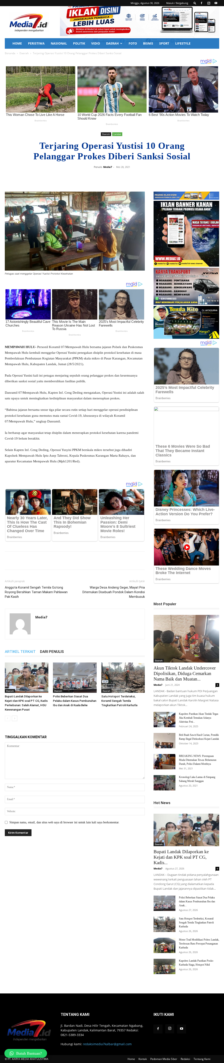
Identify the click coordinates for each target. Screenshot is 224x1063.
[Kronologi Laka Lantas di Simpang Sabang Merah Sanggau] (164, 782)
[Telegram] (141, 176)
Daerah (112, 43)
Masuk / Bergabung (177, 3)
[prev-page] (7, 718)
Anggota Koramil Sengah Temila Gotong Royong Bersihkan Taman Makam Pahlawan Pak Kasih (36, 592)
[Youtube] (216, 3)
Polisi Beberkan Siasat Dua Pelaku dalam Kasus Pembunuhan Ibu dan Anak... (197, 901)
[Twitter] (121, 176)
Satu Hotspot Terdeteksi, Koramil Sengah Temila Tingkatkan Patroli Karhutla (119, 701)
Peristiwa (36, 43)
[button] (195, 3)
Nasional (59, 43)
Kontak (142, 1059)
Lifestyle (183, 43)
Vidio (95, 43)
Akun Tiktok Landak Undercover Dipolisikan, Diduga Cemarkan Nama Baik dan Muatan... (185, 673)
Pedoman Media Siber (163, 1059)
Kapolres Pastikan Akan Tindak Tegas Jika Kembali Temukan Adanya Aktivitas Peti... (198, 717)
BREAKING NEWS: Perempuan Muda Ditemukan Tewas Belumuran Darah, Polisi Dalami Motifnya (197, 759)
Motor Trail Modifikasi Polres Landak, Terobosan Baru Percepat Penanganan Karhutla (199, 943)
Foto (133, 43)
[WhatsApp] (131, 176)
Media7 (107, 167)
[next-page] (14, 718)
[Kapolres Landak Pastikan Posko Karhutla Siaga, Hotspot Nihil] (164, 966)
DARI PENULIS (52, 651)
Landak (117, 134)
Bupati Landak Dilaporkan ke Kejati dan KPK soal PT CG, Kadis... (181, 857)
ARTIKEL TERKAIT (20, 651)
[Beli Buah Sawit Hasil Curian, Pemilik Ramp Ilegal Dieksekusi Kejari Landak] (164, 740)
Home (17, 43)
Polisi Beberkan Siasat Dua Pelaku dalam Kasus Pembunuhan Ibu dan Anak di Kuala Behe (74, 701)
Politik (79, 43)
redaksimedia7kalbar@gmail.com (107, 1044)
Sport (164, 43)
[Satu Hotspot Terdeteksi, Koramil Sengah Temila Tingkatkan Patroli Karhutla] (123, 678)
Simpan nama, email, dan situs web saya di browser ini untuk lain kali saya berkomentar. (64, 822)
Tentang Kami (202, 1059)
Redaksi (185, 1059)
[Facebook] (201, 3)
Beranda (10, 53)
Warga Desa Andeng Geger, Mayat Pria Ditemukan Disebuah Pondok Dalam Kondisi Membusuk (113, 592)
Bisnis (148, 43)
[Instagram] (208, 3)
